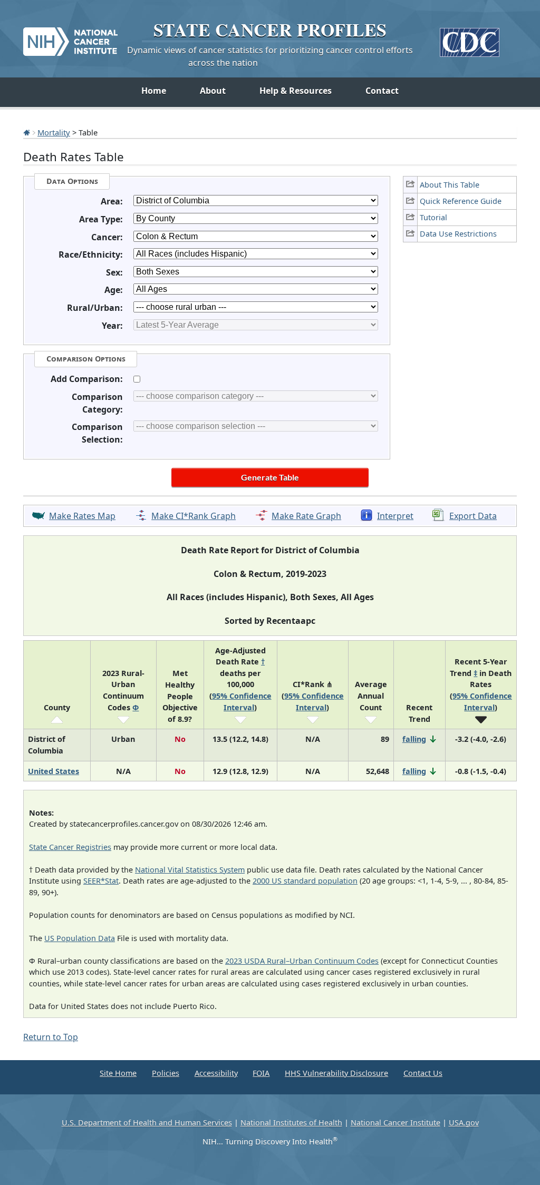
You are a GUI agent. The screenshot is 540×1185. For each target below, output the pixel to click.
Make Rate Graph (306, 516)
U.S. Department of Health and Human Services (147, 1123)
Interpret (395, 516)
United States (53, 771)
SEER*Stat (101, 881)
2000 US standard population (305, 881)
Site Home (118, 1073)
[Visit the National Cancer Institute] (70, 37)
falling (414, 739)
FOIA (261, 1073)
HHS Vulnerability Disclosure (336, 1073)
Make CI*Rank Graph (193, 516)
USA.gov (464, 1123)
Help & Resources (295, 90)
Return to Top (50, 1037)
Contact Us (422, 1073)
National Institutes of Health (291, 1123)
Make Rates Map (82, 516)
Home (153, 90)
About (213, 90)
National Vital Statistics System (190, 870)
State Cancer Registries (70, 847)
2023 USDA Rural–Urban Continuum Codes (302, 961)
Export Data (473, 516)
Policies (165, 1073)
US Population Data (79, 938)
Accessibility (216, 1073)
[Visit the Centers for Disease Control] (469, 38)
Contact (382, 90)
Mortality (53, 132)
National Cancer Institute (395, 1123)
